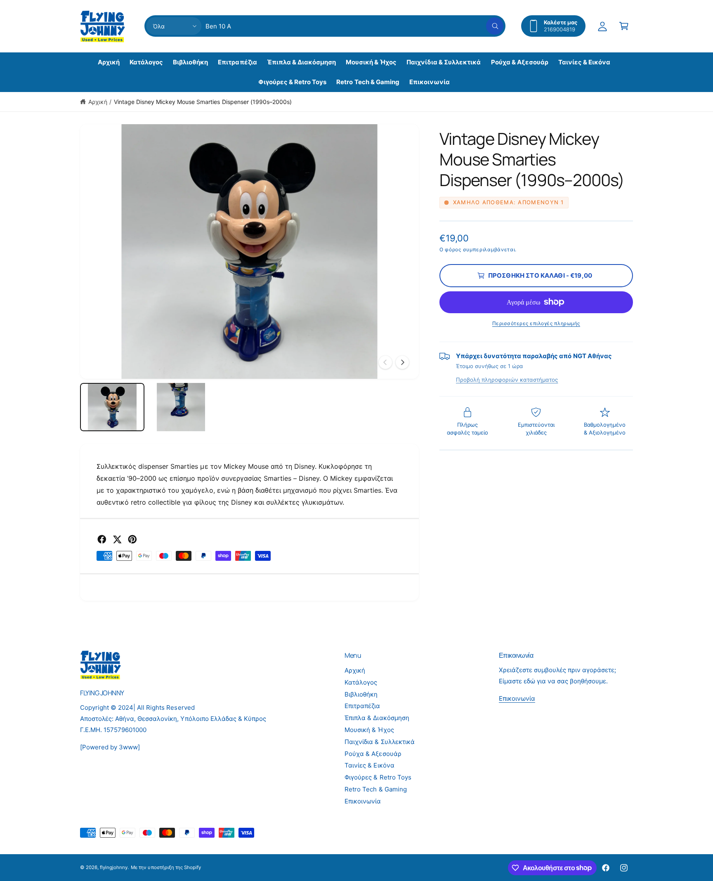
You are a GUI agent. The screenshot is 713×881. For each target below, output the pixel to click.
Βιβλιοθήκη (361, 694)
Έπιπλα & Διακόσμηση (377, 718)
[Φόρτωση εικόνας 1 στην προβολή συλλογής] (112, 407)
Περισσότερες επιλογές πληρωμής (536, 323)
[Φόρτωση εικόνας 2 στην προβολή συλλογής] (181, 407)
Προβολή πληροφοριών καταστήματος (507, 379)
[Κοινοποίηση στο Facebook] (102, 539)
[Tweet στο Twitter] (117, 539)
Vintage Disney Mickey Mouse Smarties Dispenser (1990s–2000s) (203, 101)
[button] (624, 26)
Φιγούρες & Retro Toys (378, 777)
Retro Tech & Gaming (375, 789)
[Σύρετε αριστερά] (385, 362)
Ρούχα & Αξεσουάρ (373, 754)
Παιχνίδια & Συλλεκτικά (379, 742)
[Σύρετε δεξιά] (402, 362)
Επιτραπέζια (362, 706)
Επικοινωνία (363, 801)
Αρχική (97, 101)
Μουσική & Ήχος (369, 730)
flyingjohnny (113, 867)
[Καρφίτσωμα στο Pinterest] (132, 539)
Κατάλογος (361, 682)
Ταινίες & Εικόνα (369, 765)
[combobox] (354, 26)
